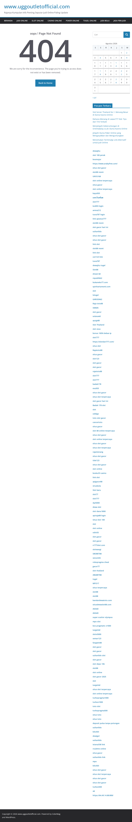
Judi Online (22, 20)
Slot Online (38, 20)
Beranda (8, 20)
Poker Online (72, 20)
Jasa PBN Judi (120, 20)
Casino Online (55, 20)
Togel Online (89, 20)
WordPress (10, 817)
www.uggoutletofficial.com (37, 6)
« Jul (94, 97)
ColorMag (56, 814)
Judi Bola (105, 20)
